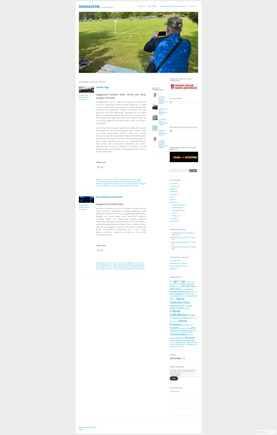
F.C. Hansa (107, 263)
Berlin (186, 292)
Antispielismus (129, 263)
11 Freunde (189, 281)
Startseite (141, 6)
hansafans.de (174, 321)
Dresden (172, 296)
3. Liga (181, 281)
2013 (175, 284)
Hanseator (89, 7)
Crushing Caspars (104, 265)
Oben (81, 429)
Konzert (133, 180)
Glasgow (191, 315)
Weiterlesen (108, 152)
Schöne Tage (102, 87)
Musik (115, 263)
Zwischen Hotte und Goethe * (180, 242)
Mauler (111, 182)
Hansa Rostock (139, 265)
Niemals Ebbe (179, 332)
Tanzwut (111, 186)
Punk (123, 183)
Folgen (174, 378)
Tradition (190, 344)
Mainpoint (105, 182)
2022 (183, 286)
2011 (193, 281)
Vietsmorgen (119, 186)
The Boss (175, 216)
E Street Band (192, 296)
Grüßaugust (131, 265)
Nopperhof (107, 183)
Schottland (175, 340)
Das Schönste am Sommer (109, 197)
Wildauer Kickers (179, 346)
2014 (179, 284)
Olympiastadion (188, 332)
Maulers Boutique (119, 182)
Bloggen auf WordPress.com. (88, 427)
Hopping (172, 194)
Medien (172, 200)
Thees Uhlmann (179, 344)
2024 (193, 286)
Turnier (195, 344)
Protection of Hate (116, 183)
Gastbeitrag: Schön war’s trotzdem (182, 233)
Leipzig (188, 328)
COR (97, 265)
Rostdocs (129, 183)
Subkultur (106, 186)
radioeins (190, 335)
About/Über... (174, 269)
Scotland (191, 340)
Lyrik (171, 197)
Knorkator (128, 180)
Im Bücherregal (176, 207)
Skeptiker (135, 183)
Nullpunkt (135, 267)
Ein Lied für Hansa (175, 260)
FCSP (185, 306)
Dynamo (184, 296)
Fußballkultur (179, 315)
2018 (172, 286)
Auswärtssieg (188, 289)
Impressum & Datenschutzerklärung (173, 6)
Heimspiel (184, 325)
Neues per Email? (177, 367)
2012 (171, 284)
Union (172, 346)
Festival (121, 180)
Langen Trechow (106, 267)
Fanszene (175, 305)
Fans (187, 302)
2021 (179, 286)
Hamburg (185, 318)
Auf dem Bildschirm (178, 205)
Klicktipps (193, 6)
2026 (177, 289)
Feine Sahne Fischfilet (181, 307)
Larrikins (114, 267)
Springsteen (179, 343)
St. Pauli (187, 343)
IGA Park (190, 325)
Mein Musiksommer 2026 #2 (178, 266)
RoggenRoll (173, 338)
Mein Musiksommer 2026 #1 (178, 263)
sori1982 (161, 119)
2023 (188, 286)
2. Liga (173, 281)
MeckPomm (99, 183)
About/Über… (153, 6)
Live (105, 180)
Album (182, 289)
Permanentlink (135, 186)
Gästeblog (173, 191)
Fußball (172, 189)
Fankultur (176, 302)
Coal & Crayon (139, 263)
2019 (175, 286)
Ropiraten (181, 338)
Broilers (195, 292)
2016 (112, 180)
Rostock (190, 337)
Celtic (186, 294)
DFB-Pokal (191, 294)
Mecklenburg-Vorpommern (133, 182)
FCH (182, 305)
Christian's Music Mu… (162, 97)
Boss (191, 292)
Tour (185, 344)
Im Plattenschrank (177, 210)
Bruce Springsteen (177, 294)
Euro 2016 (173, 183)
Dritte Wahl (178, 296)
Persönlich (173, 218)
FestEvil (116, 180)
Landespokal (182, 328)
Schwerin (183, 341)
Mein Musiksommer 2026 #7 (163, 101)
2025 (172, 289)
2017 (192, 284)
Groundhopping (175, 318)
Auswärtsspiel (177, 291)
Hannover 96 (193, 318)
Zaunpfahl (126, 186)
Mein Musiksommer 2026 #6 (163, 112)
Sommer (172, 342)
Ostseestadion (179, 334)
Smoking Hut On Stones (105, 269)
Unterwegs (173, 221)
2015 (123, 263)
